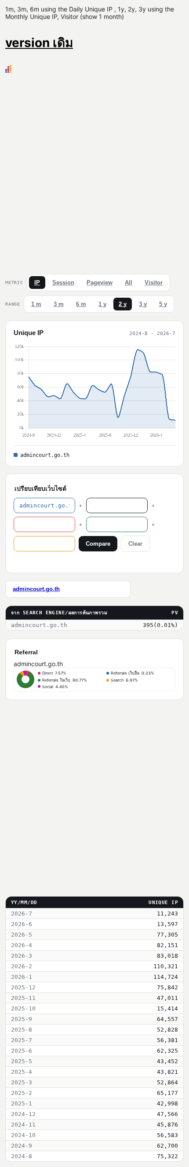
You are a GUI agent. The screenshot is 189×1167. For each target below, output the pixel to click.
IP (37, 282)
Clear (135, 543)
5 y (163, 304)
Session (63, 282)
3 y (143, 304)
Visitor (154, 282)
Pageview (100, 282)
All (128, 282)
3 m (59, 304)
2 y (123, 304)
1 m (36, 304)
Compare (98, 543)
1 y (102, 304)
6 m (81, 304)
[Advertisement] (94, 171)
